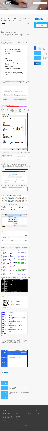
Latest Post (7, 12)
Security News (17, 416)
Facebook (36, 19)
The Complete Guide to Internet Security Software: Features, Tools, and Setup (19, 388)
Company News (30, 12)
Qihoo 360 (29, 414)
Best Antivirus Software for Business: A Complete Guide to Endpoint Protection (18, 397)
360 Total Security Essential (8, 414)
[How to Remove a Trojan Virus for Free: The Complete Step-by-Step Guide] (4, 393)
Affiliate (37, 413)
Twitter (39, 19)
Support (29, 413)
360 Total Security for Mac (7, 417)
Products (19, 12)
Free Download (41, 25)
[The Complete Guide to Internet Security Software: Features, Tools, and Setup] (4, 388)
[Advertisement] (41, 36)
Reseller (37, 414)
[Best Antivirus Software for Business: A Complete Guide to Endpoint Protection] (4, 397)
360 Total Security (6, 413)
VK (42, 19)
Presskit (16, 417)
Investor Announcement (19, 418)
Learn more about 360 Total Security (15, 26)
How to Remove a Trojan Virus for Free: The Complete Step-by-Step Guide (19, 393)
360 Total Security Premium (8, 416)
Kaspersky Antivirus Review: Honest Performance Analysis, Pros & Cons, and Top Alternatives (19, 383)
